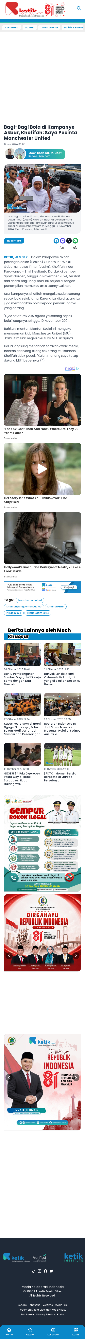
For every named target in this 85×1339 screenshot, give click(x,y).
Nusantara (12, 27)
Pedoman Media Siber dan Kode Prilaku (42, 1309)
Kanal (75, 1334)
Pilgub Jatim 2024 (38, 613)
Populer (30, 1334)
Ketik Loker (53, 1334)
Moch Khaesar (38, 153)
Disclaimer (27, 1314)
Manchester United (30, 600)
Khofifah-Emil (55, 606)
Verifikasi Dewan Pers (55, 1305)
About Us (35, 1305)
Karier (60, 1314)
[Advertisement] (42, 75)
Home (9, 1334)
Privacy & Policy (45, 1314)
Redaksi (22, 1305)
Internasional (49, 27)
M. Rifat (56, 153)
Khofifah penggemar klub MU (24, 606)
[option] (42, 843)
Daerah (29, 27)
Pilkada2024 (14, 613)
